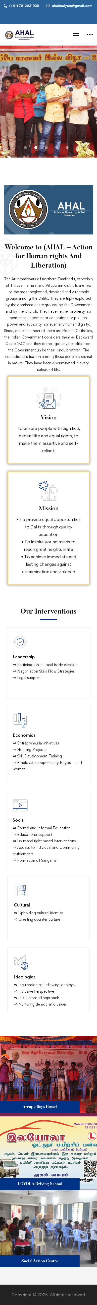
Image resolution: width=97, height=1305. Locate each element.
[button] (25, 147)
